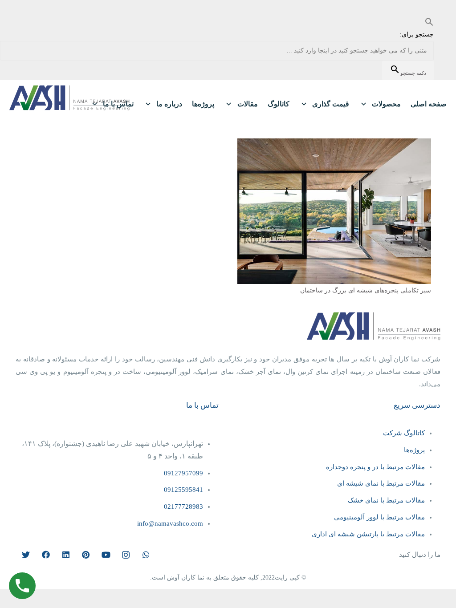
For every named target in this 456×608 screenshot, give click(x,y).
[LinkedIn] (66, 555)
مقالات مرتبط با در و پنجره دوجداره (375, 466)
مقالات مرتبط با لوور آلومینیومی (379, 517)
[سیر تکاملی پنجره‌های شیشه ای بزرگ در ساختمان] (334, 144)
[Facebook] (46, 555)
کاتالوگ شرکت (404, 433)
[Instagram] (126, 555)
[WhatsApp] (146, 555)
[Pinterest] (86, 555)
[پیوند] (69, 98)
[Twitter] (26, 555)
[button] (429, 22)
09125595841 (183, 489)
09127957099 (183, 473)
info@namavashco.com (170, 523)
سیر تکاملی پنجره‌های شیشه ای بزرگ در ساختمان (365, 290)
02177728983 (183, 506)
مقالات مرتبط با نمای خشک (386, 500)
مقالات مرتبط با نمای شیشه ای (381, 483)
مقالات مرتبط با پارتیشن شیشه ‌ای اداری (368, 534)
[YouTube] (106, 555)
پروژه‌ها (413, 450)
